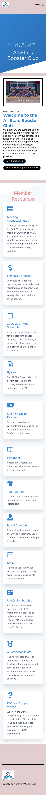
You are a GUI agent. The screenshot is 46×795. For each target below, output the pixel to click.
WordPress (30, 784)
